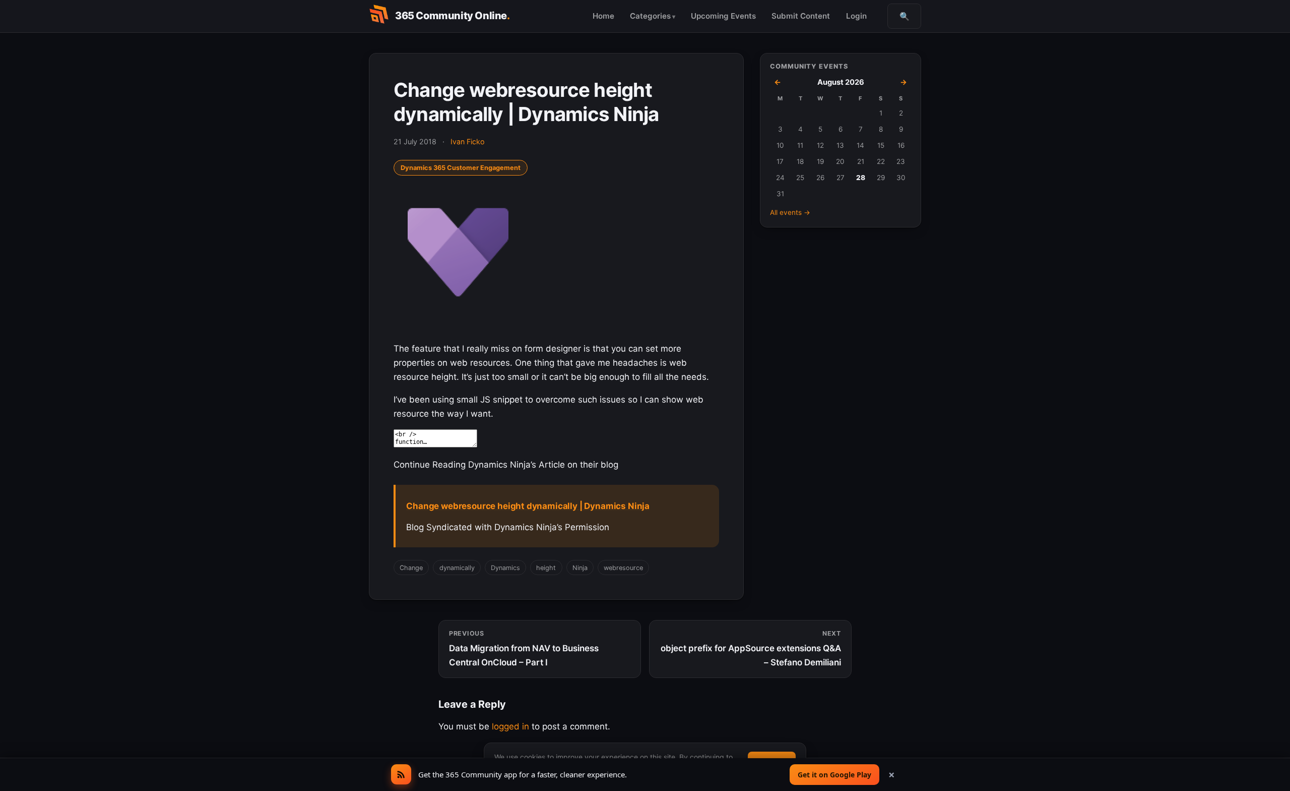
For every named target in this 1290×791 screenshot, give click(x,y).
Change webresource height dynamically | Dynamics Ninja (528, 506)
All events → (790, 212)
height (546, 568)
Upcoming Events (723, 16)
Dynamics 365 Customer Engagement (461, 168)
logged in (510, 726)
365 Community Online (452, 16)
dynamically (457, 568)
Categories (650, 16)
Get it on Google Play (834, 774)
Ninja (580, 568)
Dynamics (505, 568)
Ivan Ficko (467, 141)
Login (856, 16)
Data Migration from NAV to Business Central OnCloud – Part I (524, 648)
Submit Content (800, 16)
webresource (623, 568)
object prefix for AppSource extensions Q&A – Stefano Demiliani (751, 648)
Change (411, 568)
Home (603, 16)
